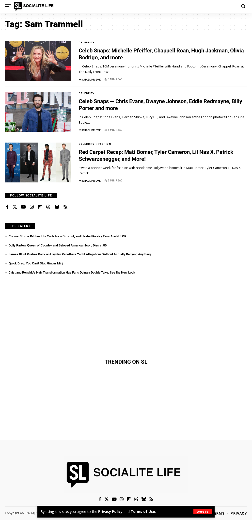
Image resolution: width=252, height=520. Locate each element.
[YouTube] (23, 207)
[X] (15, 207)
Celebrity (87, 42)
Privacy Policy (110, 511)
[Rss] (65, 207)
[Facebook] (7, 207)
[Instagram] (31, 207)
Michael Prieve (90, 79)
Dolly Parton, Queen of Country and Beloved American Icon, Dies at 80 (58, 245)
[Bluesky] (57, 207)
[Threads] (48, 207)
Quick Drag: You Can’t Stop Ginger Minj (36, 263)
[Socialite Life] (34, 6)
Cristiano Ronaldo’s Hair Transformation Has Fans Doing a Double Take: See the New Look (72, 272)
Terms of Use (143, 511)
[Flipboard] (40, 207)
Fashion (104, 144)
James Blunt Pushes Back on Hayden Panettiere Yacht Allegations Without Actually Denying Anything (80, 254)
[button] (202, 511)
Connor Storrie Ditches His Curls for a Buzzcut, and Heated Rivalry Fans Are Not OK (67, 236)
